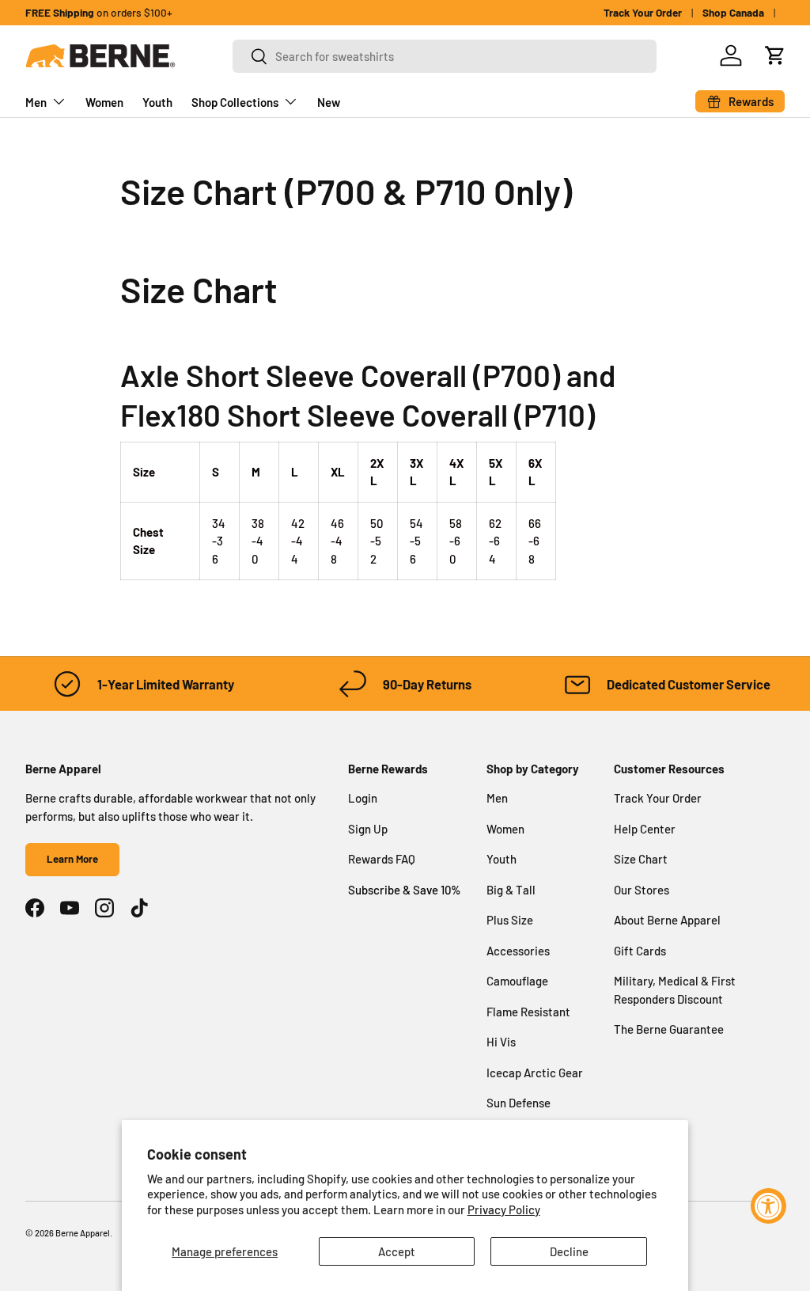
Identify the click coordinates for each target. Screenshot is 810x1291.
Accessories (518, 951)
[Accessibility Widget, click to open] (768, 1206)
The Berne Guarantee (669, 1029)
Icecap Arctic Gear (534, 1072)
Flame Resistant (528, 1011)
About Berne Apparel (667, 920)
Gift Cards (640, 951)
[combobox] (445, 56)
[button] (775, 55)
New (328, 102)
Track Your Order (643, 12)
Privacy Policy (503, 1209)
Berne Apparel (82, 1233)
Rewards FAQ (381, 859)
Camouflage (517, 981)
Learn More (72, 858)
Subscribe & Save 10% (404, 890)
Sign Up (368, 829)
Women (104, 102)
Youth (157, 102)
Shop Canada (733, 12)
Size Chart (641, 859)
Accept (396, 1251)
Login (362, 798)
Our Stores (641, 890)
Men (497, 798)
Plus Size (509, 920)
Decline (569, 1251)
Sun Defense (518, 1102)
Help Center (645, 829)
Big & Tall (511, 890)
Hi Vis (501, 1042)
